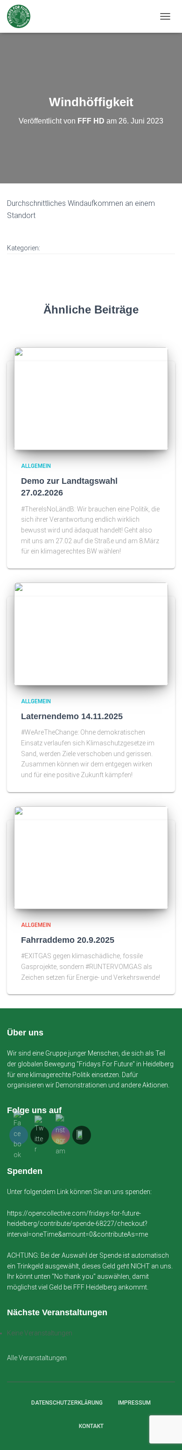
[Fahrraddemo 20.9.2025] (91, 856)
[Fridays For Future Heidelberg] (22, 16)
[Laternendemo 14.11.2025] (91, 633)
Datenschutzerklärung (67, 1402)
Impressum (134, 1402)
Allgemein (36, 466)
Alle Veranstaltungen (37, 1358)
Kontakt (91, 1426)
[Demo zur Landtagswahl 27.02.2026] (91, 398)
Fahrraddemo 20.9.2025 (67, 940)
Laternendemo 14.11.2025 (72, 716)
